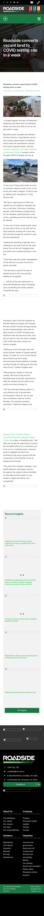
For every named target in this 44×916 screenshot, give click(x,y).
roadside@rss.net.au (15, 771)
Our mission (8, 824)
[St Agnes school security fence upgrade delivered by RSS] (22, 605)
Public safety (28, 869)
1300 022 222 (13, 767)
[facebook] (3, 2)
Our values (7, 821)
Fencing (6, 854)
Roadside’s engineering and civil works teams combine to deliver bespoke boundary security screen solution (20, 582)
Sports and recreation (32, 866)
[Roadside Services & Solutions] (13, 8)
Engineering (8, 857)
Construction (28, 851)
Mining (25, 860)
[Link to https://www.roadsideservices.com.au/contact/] (31, 2)
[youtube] (14, 2)
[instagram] (10, 2)
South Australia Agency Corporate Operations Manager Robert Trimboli (19, 437)
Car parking (28, 863)
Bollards (6, 851)
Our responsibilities (11, 830)
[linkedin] (17, 2)
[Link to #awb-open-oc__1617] (5, 19)
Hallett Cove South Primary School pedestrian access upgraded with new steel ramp (20, 543)
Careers (26, 827)
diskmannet (36, 891)
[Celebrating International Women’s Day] (22, 679)
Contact (26, 830)
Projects (26, 818)
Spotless (7, 434)
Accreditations (9, 818)
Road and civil (28, 848)
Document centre (30, 821)
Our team (7, 827)
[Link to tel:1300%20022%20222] (38, 2)
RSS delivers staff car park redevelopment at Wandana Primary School (21, 657)
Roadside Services (33, 91)
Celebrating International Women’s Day (20, 692)
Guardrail (7, 848)
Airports (26, 875)
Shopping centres (30, 872)
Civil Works (8, 845)
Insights (26, 824)
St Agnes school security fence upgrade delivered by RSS (21, 620)
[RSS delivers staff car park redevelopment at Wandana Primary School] (22, 642)
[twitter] (7, 2)
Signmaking (8, 842)
